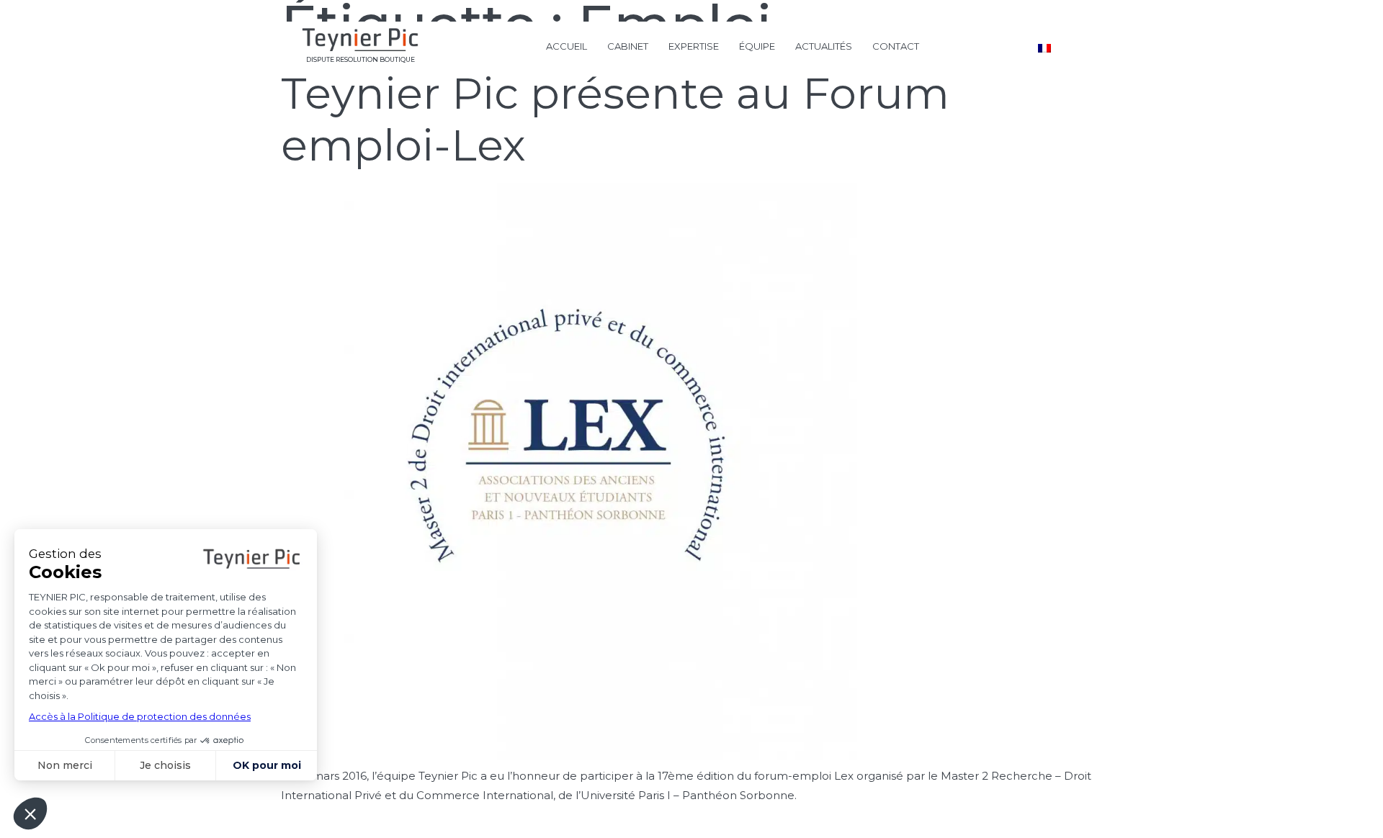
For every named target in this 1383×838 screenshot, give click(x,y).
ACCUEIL (566, 46)
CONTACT (895, 46)
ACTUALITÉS (823, 46)
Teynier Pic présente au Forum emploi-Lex (615, 119)
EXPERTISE (693, 46)
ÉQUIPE (757, 46)
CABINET (627, 46)
